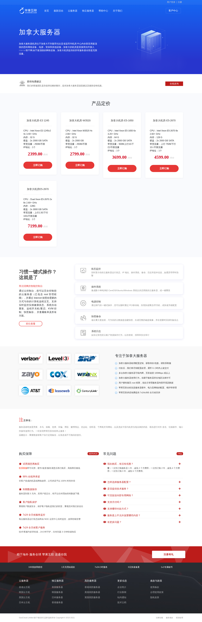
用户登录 (171, 2)
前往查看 (30, 323)
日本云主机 (24, 602)
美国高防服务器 (92, 592)
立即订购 (38, 165)
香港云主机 (24, 587)
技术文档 (121, 602)
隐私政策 (154, 597)
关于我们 (117, 10)
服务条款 (169, 618)
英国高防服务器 (92, 597)
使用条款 (154, 587)
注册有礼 (169, 554)
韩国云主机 (24, 592)
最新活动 (58, 10)
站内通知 (121, 597)
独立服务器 (88, 10)
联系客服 (23, 468)
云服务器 (72, 10)
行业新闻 (121, 592)
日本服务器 (57, 597)
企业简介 (121, 587)
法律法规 (159, 618)
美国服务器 (57, 587)
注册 (180, 2)
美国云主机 (24, 597)
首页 (46, 10)
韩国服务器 (57, 592)
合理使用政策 (157, 592)
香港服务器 (57, 602)
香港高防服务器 (92, 587)
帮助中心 (103, 10)
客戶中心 (173, 10)
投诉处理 (179, 618)
